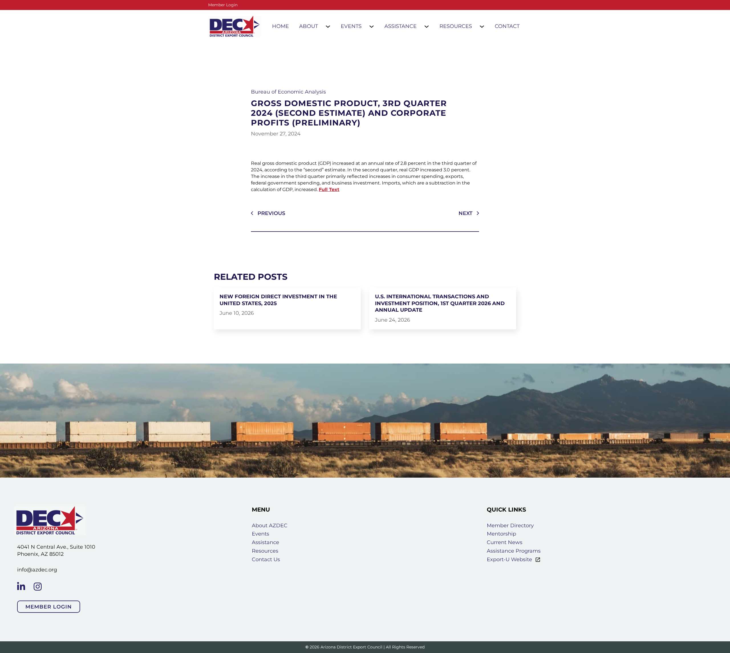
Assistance (400, 26)
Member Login (223, 4)
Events (351, 26)
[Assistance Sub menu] (426, 26)
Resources (455, 26)
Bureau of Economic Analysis (288, 92)
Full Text (329, 189)
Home (280, 26)
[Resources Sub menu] (482, 26)
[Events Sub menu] (371, 26)
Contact (507, 26)
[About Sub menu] (328, 26)
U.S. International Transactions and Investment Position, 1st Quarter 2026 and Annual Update (440, 303)
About (308, 26)
